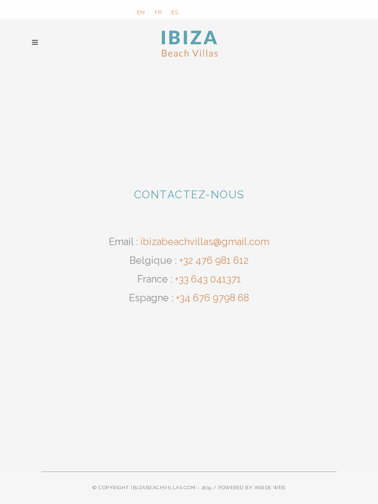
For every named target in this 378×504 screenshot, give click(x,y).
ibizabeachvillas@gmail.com (204, 242)
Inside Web (269, 487)
